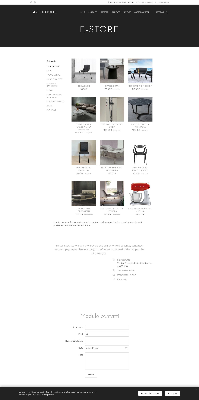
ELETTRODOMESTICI (55, 101)
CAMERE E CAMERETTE (52, 84)
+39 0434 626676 (163, 2)
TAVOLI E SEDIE (53, 75)
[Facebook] (31, 2)
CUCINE (50, 90)
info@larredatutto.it (146, 2)
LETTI (49, 71)
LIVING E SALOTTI (54, 79)
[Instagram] (34, 2)
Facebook (122, 279)
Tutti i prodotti (53, 66)
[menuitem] (83, 12)
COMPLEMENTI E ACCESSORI (54, 96)
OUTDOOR (51, 110)
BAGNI (49, 106)
